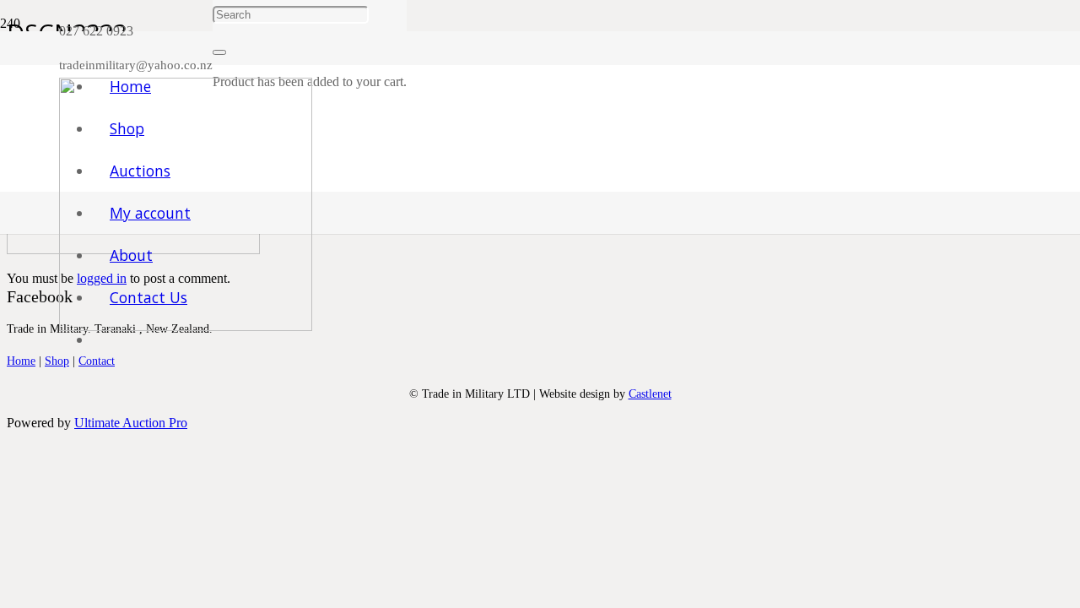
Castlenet (650, 393)
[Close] (219, 52)
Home (21, 360)
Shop (57, 360)
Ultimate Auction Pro (130, 422)
